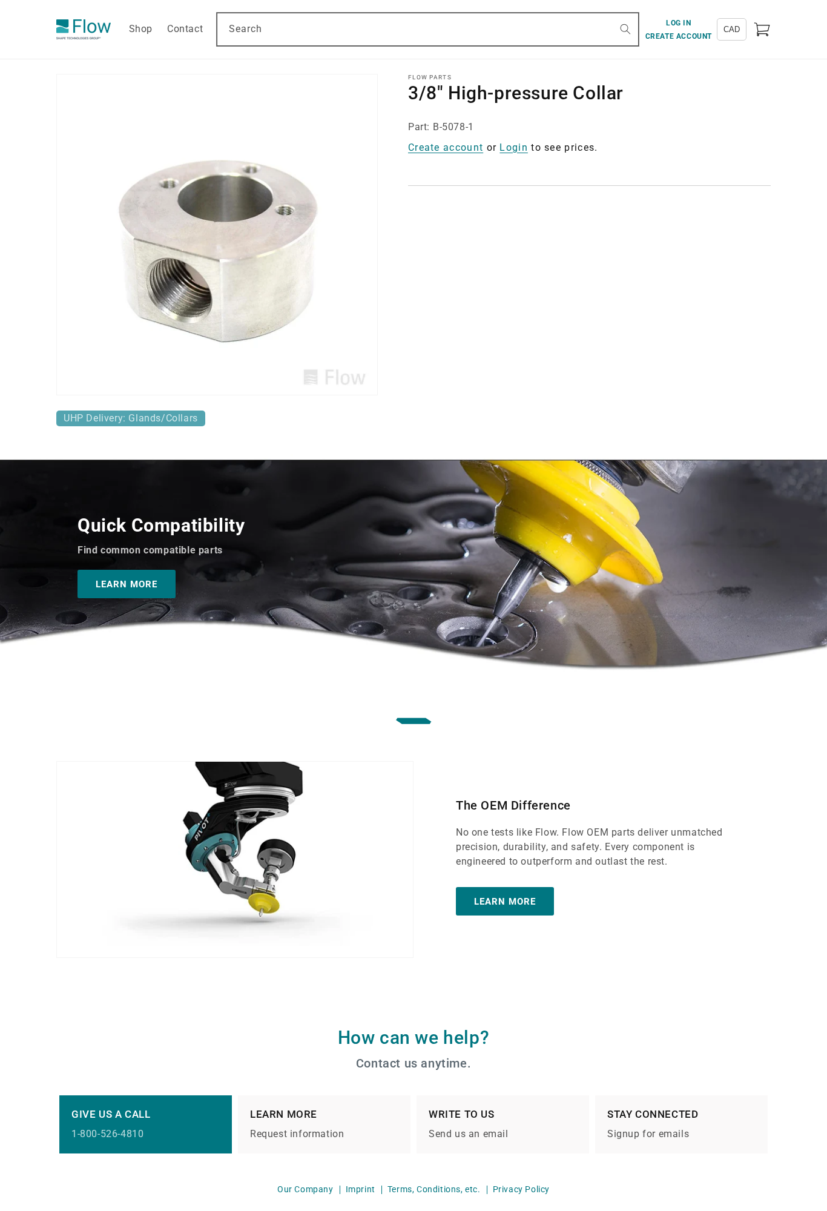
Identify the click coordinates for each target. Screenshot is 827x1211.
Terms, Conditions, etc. (434, 1189)
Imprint (360, 1189)
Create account (445, 147)
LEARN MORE (126, 584)
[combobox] (427, 29)
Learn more (505, 901)
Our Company (305, 1189)
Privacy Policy (521, 1189)
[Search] (625, 29)
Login (513, 147)
